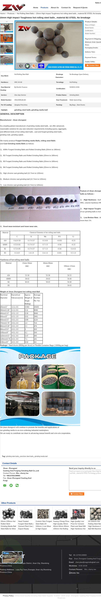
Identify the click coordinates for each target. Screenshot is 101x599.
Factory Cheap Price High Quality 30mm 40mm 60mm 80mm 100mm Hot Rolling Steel (61, 526)
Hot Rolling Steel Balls (25, 13)
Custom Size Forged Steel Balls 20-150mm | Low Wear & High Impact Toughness (44, 526)
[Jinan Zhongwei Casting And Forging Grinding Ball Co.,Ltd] (13, 7)
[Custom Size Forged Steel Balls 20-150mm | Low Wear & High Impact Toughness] (43, 514)
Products (44, 7)
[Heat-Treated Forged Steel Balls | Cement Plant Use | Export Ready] (26, 514)
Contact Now (94, 65)
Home (35, 7)
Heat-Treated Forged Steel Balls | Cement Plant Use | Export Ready (26, 525)
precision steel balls (26, 456)
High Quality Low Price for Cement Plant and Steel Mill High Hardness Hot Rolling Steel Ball (78, 526)
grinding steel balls (12, 456)
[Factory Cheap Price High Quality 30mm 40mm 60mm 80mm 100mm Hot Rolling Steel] (61, 514)
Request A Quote (80, 7)
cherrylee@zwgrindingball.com (87, 562)
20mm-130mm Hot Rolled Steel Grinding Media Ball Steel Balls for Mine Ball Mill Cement (8, 526)
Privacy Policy (8, 596)
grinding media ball (41, 456)
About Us (55, 7)
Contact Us (66, 7)
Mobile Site (75, 573)
